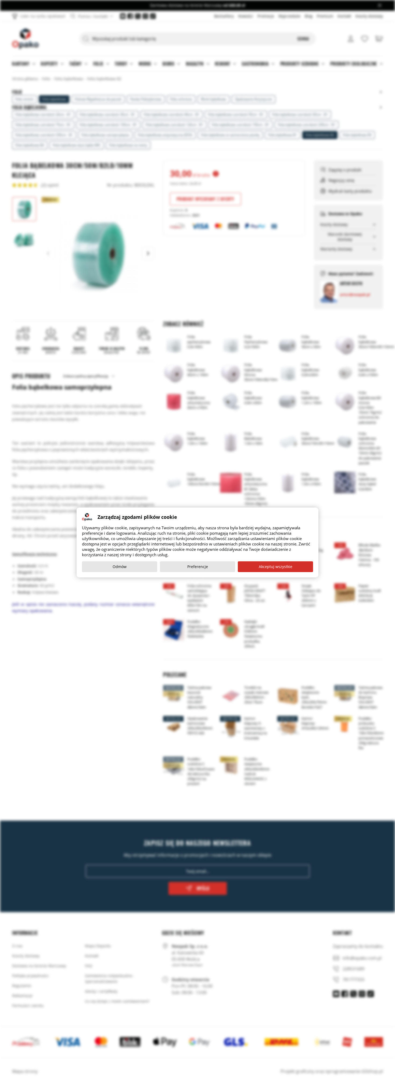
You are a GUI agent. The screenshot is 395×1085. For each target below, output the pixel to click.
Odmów (120, 566)
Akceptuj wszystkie (275, 566)
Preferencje (197, 566)
